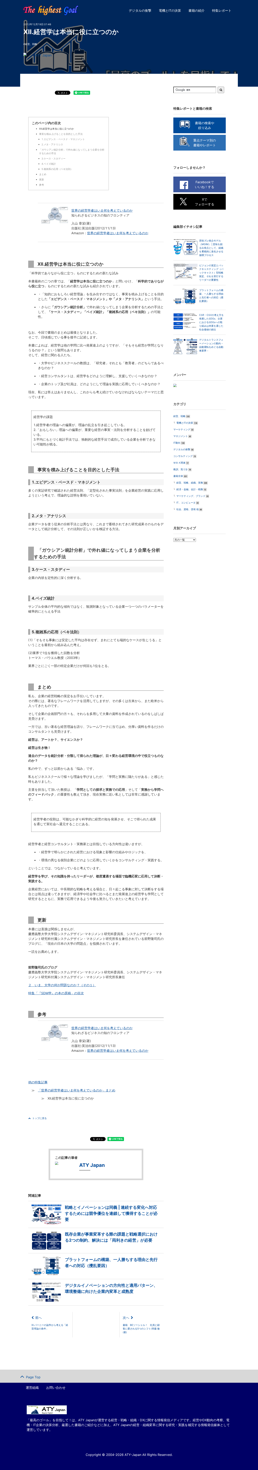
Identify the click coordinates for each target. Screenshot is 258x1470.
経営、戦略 (31, 44)
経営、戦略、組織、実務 (189, 482)
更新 (41, 179)
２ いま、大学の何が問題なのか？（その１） (62, 985)
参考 (41, 184)
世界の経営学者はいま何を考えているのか (102, 210)
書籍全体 (178, 476)
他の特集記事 (38, 1082)
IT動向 (176, 442)
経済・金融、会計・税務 (189, 489)
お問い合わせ (56, 1388)
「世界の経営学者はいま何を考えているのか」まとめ (76, 1090)
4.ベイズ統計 (49, 163)
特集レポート (221, 10)
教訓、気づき (180, 469)
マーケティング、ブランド (190, 495)
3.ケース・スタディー (54, 158)
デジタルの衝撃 (140, 10)
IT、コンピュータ (186, 502)
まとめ (42, 174)
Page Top (33, 1377)
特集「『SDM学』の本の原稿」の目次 (56, 993)
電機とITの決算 (170, 10)
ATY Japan (43, 55)
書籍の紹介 (196, 10)
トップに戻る (39, 1118)
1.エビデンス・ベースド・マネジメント (63, 139)
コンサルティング (183, 456)
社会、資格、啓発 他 (187, 509)
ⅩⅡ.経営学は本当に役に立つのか (56, 128)
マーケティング (181, 429)
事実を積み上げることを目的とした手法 (61, 133)
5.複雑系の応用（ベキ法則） (57, 169)
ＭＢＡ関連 (179, 462)
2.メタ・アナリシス (52, 144)
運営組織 (32, 1388)
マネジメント (180, 436)
